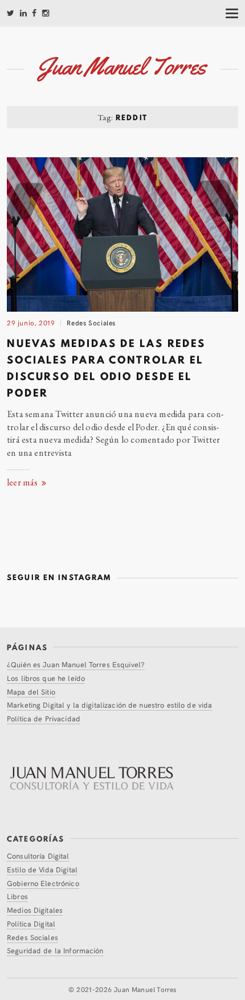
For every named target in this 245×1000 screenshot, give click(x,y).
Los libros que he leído (46, 677)
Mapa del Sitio (31, 691)
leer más (23, 482)
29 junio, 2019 (31, 322)
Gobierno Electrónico (43, 882)
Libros (17, 896)
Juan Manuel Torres (145, 989)
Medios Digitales (35, 909)
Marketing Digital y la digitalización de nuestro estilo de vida (109, 704)
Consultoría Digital (38, 855)
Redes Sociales (91, 322)
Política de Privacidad (43, 718)
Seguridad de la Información (55, 950)
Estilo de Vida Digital (42, 869)
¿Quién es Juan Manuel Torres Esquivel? (76, 664)
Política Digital (31, 923)
